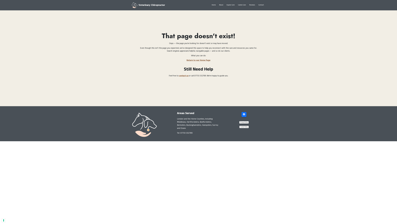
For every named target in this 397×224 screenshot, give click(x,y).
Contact (261, 5)
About (221, 5)
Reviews (252, 5)
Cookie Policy (244, 127)
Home (214, 5)
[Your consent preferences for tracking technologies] (4, 220)
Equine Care (231, 5)
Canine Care (242, 5)
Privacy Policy (244, 122)
